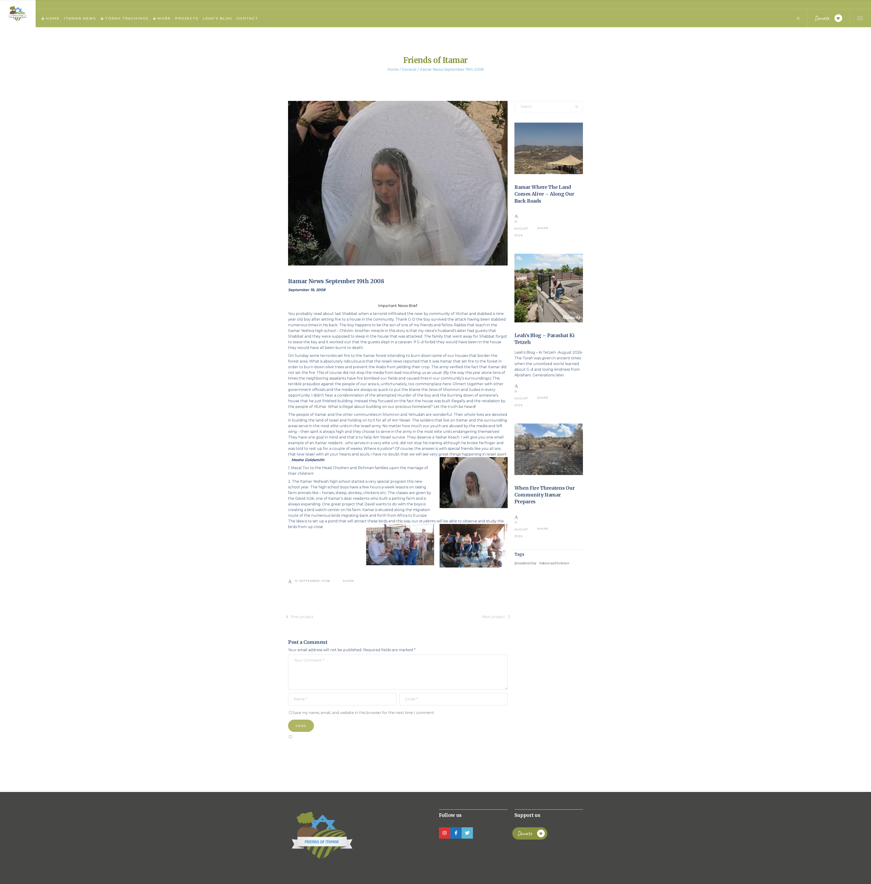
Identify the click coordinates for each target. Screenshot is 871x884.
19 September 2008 (312, 580)
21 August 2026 (521, 228)
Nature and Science (554, 563)
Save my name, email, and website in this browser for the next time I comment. (364, 713)
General (409, 69)
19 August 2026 (521, 398)
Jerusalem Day (525, 563)
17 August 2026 (521, 529)
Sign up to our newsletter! (314, 747)
